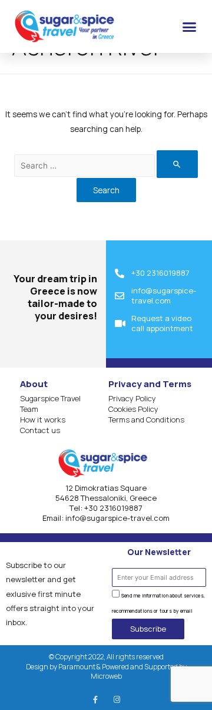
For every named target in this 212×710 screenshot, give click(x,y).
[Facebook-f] (95, 700)
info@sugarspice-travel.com (117, 518)
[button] (189, 26)
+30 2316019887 (113, 508)
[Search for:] (106, 165)
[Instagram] (117, 700)
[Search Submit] (177, 163)
